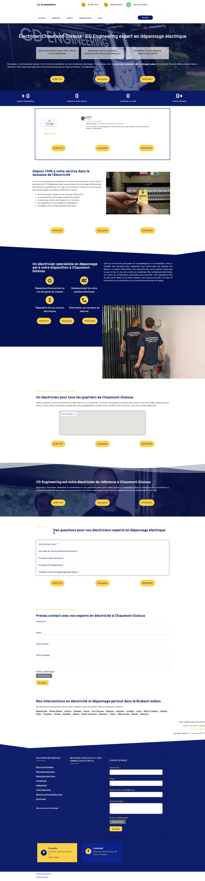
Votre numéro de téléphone (122, 790)
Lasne (138, 711)
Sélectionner (44, 676)
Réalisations (85, 18)
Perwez (57, 714)
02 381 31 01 (93, 5)
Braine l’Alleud (55, 711)
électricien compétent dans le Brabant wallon (135, 64)
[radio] (192, 729)
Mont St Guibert (151, 711)
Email (38, 632)
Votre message (43, 655)
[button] (102, 543)
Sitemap (54, 808)
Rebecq (76, 714)
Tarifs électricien (43, 790)
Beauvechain (41, 711)
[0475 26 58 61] (106, 4)
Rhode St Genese (89, 714)
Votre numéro (42, 644)
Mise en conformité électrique (49, 794)
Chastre (67, 711)
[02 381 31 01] (83, 4)
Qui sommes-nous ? (48, 544)
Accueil (41, 18)
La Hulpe (130, 711)
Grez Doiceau (98, 711)
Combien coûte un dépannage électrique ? (59, 572)
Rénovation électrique (45, 776)
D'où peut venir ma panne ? (51, 558)
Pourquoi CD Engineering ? (51, 565)
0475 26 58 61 (116, 5)
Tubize (113, 714)
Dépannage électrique (45, 772)
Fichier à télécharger (45, 671)
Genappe (77, 711)
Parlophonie (41, 781)
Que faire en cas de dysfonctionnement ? (58, 551)
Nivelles (163, 711)
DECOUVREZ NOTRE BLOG (81, 758)
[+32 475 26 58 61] (128, 4)
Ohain (38, 714)
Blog (100, 18)
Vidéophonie (41, 785)
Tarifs (70, 18)
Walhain (134, 714)
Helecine (110, 711)
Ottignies (47, 714)
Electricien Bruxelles (45, 767)
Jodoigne (120, 711)
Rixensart (103, 714)
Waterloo (144, 714)
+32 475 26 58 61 (140, 5)
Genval (86, 711)
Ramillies (67, 714)
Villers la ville (123, 714)
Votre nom (40, 621)
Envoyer (42, 683)
